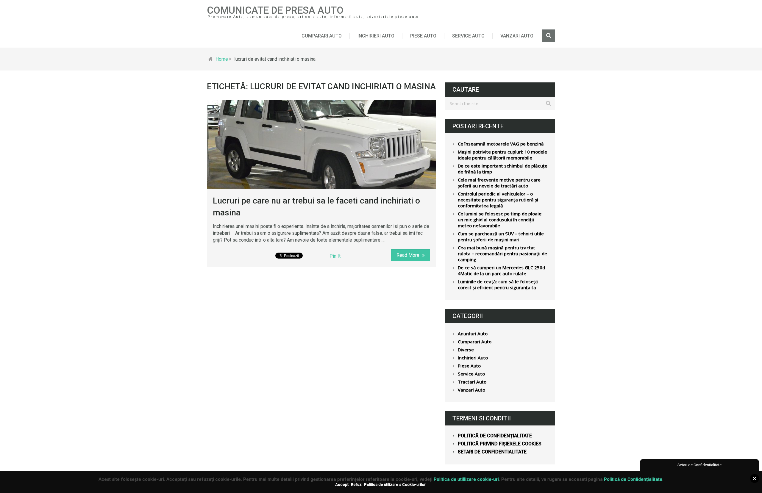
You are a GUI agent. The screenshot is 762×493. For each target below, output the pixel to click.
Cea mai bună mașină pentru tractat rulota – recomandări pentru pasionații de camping (502, 253)
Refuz (356, 484)
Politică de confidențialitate (495, 436)
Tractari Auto (472, 382)
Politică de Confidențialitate (633, 479)
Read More (408, 255)
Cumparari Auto (322, 36)
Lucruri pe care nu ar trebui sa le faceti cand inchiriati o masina (316, 206)
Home (222, 59)
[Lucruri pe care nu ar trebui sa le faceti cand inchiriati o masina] (321, 144)
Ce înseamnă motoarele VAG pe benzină (501, 144)
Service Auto (468, 36)
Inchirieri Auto (375, 36)
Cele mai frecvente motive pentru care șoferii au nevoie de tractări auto (499, 183)
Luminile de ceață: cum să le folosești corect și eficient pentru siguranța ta (498, 284)
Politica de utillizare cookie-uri (466, 479)
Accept (342, 484)
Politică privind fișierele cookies (499, 444)
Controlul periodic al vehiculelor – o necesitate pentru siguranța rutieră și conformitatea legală (498, 200)
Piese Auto (423, 36)
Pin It (335, 256)
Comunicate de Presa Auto (275, 10)
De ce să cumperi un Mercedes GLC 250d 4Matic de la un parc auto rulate (501, 270)
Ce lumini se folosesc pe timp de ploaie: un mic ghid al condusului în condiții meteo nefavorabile (500, 219)
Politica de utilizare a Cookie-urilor (395, 484)
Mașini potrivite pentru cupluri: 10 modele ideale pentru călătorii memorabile (502, 155)
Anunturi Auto (473, 334)
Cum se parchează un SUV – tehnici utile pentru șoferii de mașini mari (501, 236)
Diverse (466, 350)
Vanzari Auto (516, 36)
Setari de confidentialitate (492, 452)
